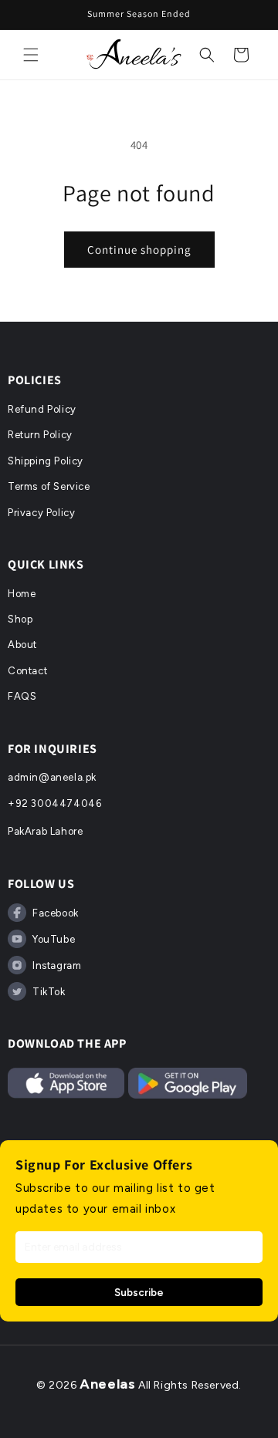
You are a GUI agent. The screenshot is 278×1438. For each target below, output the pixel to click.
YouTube (53, 939)
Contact (27, 671)
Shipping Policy (45, 461)
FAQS (22, 696)
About (22, 644)
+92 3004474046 (54, 803)
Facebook (55, 913)
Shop (20, 619)
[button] (31, 55)
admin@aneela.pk (52, 777)
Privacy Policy (41, 512)
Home (22, 593)
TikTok (49, 991)
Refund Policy (42, 409)
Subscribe (139, 1292)
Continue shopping (139, 249)
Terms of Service (49, 486)
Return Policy (40, 435)
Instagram (56, 965)
